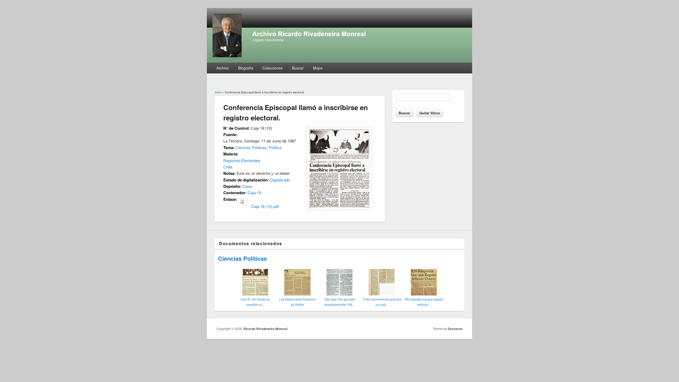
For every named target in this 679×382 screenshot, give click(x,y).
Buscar (298, 68)
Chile (227, 167)
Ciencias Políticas (251, 147)
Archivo (222, 68)
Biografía (245, 68)
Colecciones (272, 68)
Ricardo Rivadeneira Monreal (265, 328)
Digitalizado (280, 180)
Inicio (218, 92)
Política (275, 147)
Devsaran (455, 328)
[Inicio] (339, 61)
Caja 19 (254, 192)
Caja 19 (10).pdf (265, 206)
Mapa (318, 68)
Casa (247, 186)
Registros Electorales (241, 160)
